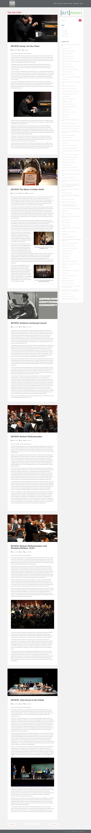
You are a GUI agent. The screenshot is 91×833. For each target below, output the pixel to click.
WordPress (81, 831)
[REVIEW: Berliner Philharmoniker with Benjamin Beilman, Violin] (32, 528)
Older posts (53, 824)
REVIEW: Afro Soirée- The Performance (70, 243)
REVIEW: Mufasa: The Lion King (68, 231)
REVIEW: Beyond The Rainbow (68, 85)
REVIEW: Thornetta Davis (67, 213)
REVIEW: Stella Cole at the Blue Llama (69, 261)
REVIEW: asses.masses (66, 63)
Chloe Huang (22, 193)
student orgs (76, 3)
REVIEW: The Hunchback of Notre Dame (70, 69)
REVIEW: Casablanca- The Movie (68, 135)
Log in (63, 28)
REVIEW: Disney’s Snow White (68, 50)
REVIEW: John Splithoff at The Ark (69, 104)
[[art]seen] (12, 2)
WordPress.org (65, 35)
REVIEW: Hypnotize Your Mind (68, 245)
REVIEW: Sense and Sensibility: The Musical (71, 126)
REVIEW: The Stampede (67, 193)
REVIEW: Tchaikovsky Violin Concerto (69, 157)
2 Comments (25, 50)
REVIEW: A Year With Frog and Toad (69, 123)
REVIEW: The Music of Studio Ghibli (27, 189)
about (81, 3)
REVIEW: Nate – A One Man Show (69, 202)
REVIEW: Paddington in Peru (68, 66)
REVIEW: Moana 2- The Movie (68, 199)
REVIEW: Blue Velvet (66, 220)
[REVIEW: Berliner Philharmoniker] (32, 418)
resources (70, 3)
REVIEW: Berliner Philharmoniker (26, 436)
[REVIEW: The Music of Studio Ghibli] (32, 171)
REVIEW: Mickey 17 (66, 114)
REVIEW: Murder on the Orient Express (70, 298)
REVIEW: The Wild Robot (67, 53)
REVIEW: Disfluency (66, 222)
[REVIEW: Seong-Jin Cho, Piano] (32, 28)
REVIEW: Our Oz (65, 48)
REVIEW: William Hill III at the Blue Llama (70, 270)
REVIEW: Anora (65, 267)
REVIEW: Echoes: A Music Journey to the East (71, 140)
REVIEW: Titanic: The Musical (68, 58)
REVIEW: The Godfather (67, 137)
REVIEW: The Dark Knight (67, 71)
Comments (65, 33)
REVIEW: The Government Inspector (69, 93)
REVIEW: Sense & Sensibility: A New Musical (71, 61)
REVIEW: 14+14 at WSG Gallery (68, 159)
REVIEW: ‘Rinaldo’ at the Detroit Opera (70, 154)
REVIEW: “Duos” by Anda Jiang (68, 283)
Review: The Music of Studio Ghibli (69, 88)
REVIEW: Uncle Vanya (66, 258)
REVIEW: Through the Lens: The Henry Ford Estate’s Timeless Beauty (71, 286)
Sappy (20, 50)
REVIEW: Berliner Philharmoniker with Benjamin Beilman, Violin (29, 547)
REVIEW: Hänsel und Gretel (67, 251)
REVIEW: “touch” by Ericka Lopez (68, 275)
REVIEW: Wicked (65, 234)
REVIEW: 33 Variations (66, 253)
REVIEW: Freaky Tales (66, 109)
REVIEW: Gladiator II (66, 225)
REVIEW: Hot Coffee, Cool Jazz (68, 162)
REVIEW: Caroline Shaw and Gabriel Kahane (71, 208)
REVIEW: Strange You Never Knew (69, 106)
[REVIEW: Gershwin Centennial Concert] (32, 305)
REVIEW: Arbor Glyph (66, 293)
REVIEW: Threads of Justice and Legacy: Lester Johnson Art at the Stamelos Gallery (71, 290)
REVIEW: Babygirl (65, 211)
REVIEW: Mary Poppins (66, 165)
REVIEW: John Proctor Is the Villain (27, 700)
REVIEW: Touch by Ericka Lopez (68, 296)
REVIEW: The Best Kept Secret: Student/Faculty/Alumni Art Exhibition (69, 205)
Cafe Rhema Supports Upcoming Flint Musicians (71, 76)
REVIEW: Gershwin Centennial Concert (29, 323)
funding (65, 3)
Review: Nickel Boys (66, 96)
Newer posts (12, 824)
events (55, 3)
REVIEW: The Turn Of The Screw (69, 98)
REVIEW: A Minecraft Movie (67, 56)
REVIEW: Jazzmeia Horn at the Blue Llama (70, 128)
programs (60, 3)
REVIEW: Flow (65, 143)
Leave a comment (30, 193)
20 (38, 824)
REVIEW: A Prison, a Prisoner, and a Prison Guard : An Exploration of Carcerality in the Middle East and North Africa (70, 185)
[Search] (80, 20)
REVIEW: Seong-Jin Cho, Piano (25, 46)
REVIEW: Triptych (65, 79)
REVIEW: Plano (65, 278)
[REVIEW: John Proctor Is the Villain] (32, 682)
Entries (64, 30)
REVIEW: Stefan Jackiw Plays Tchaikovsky (70, 91)
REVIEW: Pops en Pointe (67, 101)
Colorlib (73, 831)
